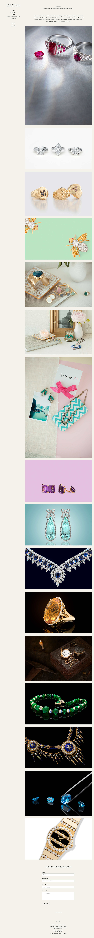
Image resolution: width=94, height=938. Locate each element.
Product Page (13, 12)
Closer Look (13, 18)
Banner (13, 14)
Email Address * (45, 878)
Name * (43, 872)
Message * (44, 890)
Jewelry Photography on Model (13, 16)
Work (13, 10)
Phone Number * (45, 884)
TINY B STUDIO (13, 4)
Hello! (13, 23)
